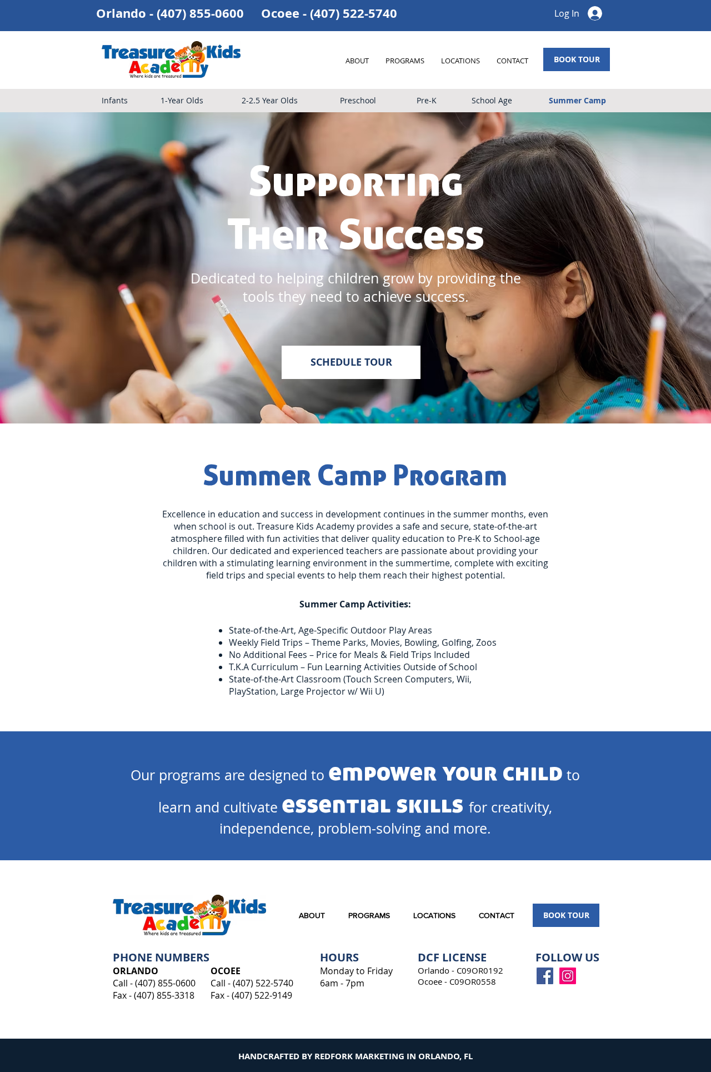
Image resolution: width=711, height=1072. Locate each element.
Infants (115, 100)
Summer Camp (577, 100)
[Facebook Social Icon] (545, 976)
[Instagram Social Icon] (567, 976)
